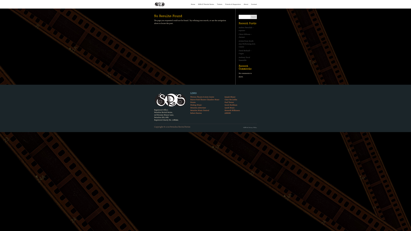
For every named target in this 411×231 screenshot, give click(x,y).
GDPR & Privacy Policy (250, 127)
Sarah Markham (231, 105)
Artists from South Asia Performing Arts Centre (247, 44)
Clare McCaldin (231, 99)
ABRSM (228, 113)
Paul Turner (229, 102)
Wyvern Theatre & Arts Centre (202, 97)
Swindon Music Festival (199, 110)
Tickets (219, 4)
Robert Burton (196, 113)
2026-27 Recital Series (206, 4)
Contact (254, 4)
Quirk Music (230, 107)
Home (193, 4)
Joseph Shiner (230, 97)
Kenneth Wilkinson (232, 110)
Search (253, 17)
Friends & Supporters (233, 4)
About (246, 4)
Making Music (196, 105)
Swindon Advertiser (198, 107)
